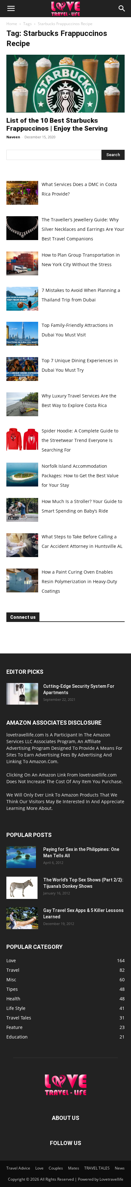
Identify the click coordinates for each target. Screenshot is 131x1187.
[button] (11, 8)
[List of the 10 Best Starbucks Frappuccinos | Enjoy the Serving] (65, 84)
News (120, 1168)
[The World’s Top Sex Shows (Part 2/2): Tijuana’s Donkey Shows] (22, 888)
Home (11, 23)
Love (39, 1168)
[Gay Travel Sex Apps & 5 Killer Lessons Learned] (22, 918)
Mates (73, 1168)
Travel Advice (18, 1168)
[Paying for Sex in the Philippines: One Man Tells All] (21, 857)
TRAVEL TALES (97, 1168)
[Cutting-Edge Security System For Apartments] (22, 694)
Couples (56, 1168)
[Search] (122, 8)
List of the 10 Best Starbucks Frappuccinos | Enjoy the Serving (56, 124)
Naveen (13, 137)
